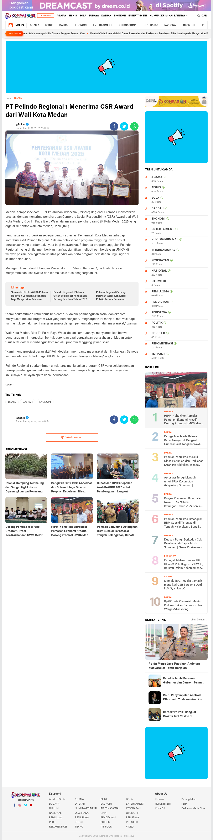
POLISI (79, 822)
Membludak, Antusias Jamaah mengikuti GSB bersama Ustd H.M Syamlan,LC (183, 584)
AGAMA (61, 16)
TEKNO (79, 827)
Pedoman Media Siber (193, 808)
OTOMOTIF (189, 25)
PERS (52, 822)
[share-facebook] (114, 126)
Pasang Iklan (188, 799)
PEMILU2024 (160, 291)
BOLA (82, 16)
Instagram (20, 810)
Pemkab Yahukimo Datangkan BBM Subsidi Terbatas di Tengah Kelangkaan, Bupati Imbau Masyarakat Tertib (183, 523)
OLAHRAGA (82, 813)
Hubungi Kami (163, 804)
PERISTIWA (159, 312)
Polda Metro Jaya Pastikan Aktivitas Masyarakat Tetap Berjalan (174, 666)
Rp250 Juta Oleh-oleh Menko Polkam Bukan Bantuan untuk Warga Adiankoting (183, 605)
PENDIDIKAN (160, 302)
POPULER (158, 333)
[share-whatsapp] (134, 126)
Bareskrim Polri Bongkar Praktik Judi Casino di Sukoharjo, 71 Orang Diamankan (179, 715)
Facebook (14, 810)
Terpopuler (14, 33)
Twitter (26, 810)
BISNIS (72, 16)
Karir (184, 804)
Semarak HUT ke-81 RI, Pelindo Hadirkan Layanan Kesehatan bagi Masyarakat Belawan (29, 296)
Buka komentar (74, 437)
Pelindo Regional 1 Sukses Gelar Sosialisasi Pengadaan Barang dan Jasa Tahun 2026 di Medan (71, 296)
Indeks (19, 25)
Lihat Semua (197, 620)
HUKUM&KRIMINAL (161, 16)
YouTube (31, 810)
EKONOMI (120, 16)
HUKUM (53, 808)
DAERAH (106, 16)
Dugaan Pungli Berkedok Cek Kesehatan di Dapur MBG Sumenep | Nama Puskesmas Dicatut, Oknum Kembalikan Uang (183, 544)
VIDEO (130, 827)
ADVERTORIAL (57, 799)
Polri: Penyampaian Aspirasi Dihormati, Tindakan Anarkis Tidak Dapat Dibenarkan (182, 698)
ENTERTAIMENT (137, 16)
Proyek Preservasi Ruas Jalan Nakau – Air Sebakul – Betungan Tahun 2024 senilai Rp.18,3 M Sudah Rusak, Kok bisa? (183, 502)
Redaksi (159, 799)
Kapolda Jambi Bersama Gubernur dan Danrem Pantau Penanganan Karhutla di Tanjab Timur (183, 681)
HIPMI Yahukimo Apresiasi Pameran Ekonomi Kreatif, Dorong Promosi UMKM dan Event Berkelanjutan (182, 420)
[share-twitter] (124, 126)
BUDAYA (94, 16)
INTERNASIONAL (128, 25)
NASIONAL (170, 25)
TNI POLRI (158, 354)
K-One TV (46, 16)
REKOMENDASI (162, 343)
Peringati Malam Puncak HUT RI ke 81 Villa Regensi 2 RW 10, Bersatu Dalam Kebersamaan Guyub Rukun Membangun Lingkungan (183, 564)
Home (8, 98)
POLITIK (156, 322)
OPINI (103, 813)
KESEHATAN (151, 25)
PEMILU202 (55, 817)
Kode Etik (160, 808)
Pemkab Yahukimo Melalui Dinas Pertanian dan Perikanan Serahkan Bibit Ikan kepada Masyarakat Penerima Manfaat (144, 33)
